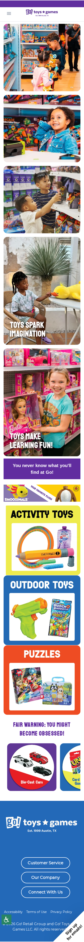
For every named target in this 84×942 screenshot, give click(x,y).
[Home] (42, 13)
